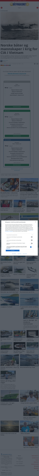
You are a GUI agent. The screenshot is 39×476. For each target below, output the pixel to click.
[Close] (36, 222)
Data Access (19, 253)
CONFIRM (12, 250)
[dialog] (19, 238)
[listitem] (19, 234)
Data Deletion (14, 253)
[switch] (31, 237)
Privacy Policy (25, 253)
